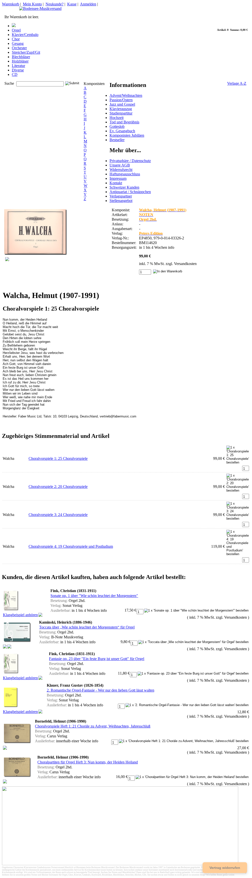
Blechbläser (21, 57)
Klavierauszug (121, 109)
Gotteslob (117, 126)
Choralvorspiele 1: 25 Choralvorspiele (58, 458)
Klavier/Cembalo (25, 35)
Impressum (118, 178)
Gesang (18, 43)
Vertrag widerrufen (224, 868)
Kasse (72, 4)
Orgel (16, 30)
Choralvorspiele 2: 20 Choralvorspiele (58, 486)
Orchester (19, 48)
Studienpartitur (121, 113)
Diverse (18, 70)
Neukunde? (54, 4)
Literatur (18, 66)
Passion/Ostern (121, 100)
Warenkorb (10, 4)
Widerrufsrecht (121, 169)
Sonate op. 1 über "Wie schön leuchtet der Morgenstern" (94, 596)
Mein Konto (32, 4)
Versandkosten (185, 264)
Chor (16, 39)
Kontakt (116, 183)
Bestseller (117, 140)
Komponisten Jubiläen (127, 135)
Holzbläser (20, 61)
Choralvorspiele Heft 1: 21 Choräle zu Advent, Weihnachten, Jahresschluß (92, 726)
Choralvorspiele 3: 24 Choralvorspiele (58, 515)
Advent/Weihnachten (126, 95)
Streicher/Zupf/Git (26, 52)
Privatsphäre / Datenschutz (130, 161)
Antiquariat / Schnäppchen (130, 192)
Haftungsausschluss (125, 174)
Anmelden (88, 4)
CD (14, 74)
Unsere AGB (120, 165)
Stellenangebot (121, 201)
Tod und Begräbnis (124, 122)
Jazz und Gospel (122, 104)
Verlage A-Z (236, 83)
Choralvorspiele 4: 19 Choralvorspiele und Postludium (71, 546)
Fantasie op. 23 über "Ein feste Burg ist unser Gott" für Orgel (96, 659)
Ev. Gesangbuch (122, 131)
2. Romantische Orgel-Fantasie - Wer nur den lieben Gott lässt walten (100, 690)
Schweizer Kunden (124, 187)
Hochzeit (117, 118)
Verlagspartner (121, 196)
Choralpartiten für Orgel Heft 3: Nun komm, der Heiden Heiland (87, 762)
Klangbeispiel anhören (20, 615)
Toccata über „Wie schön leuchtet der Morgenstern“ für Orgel (87, 627)
